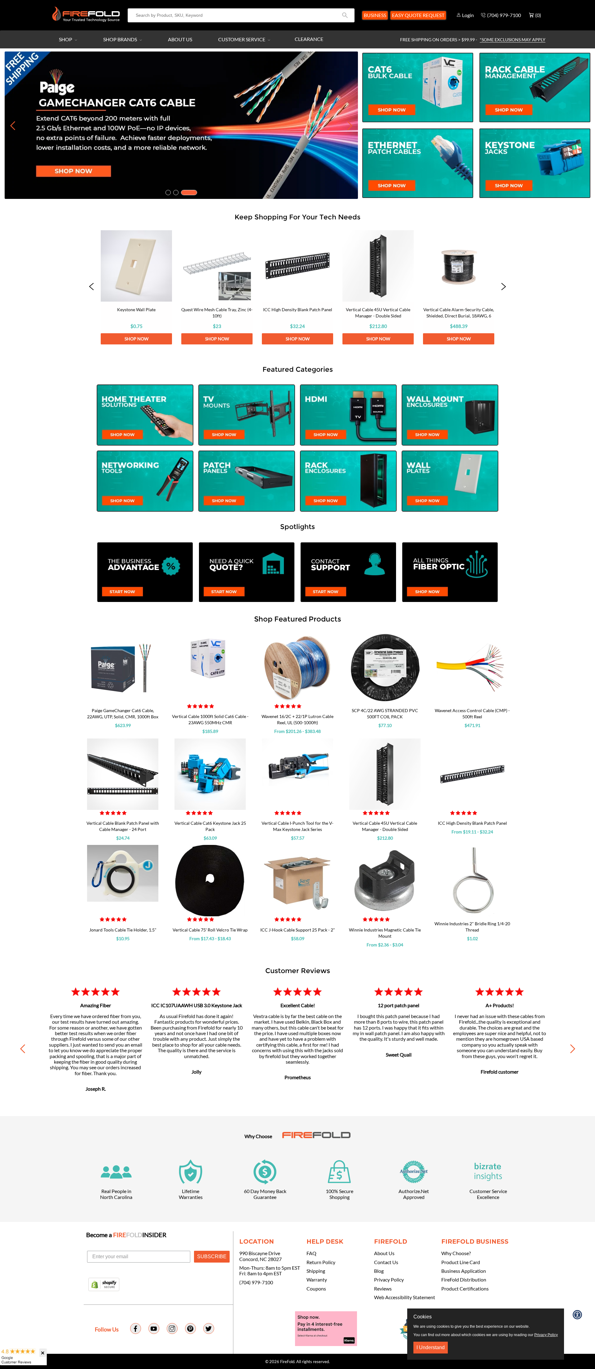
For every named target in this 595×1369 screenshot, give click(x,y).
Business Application (463, 1271)
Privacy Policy (389, 1279)
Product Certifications (465, 1288)
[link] (136, 287)
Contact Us (386, 1262)
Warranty (316, 1279)
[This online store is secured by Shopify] (103, 1285)
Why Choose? (456, 1253)
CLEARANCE (309, 39)
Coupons (316, 1288)
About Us (180, 39)
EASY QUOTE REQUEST (418, 15)
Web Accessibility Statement (404, 1297)
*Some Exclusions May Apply (512, 39)
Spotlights (297, 526)
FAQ (311, 1253)
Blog (379, 1271)
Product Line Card (460, 1262)
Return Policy (320, 1262)
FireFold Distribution (463, 1279)
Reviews (383, 1288)
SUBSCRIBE (212, 1256)
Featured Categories (297, 369)
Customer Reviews (297, 970)
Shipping (315, 1271)
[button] (91, 287)
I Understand (430, 1347)
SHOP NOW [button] (136, 338)
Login (468, 15)
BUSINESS (375, 15)
